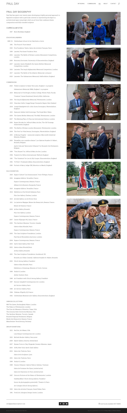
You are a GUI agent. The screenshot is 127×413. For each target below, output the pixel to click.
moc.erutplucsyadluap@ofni (15, 404)
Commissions (91, 3)
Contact (113, 3)
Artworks (81, 3)
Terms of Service (117, 410)
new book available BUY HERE (110, 404)
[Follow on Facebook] (60, 403)
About (106, 3)
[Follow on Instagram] (63, 403)
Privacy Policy (107, 410)
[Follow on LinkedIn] (66, 403)
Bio (100, 3)
